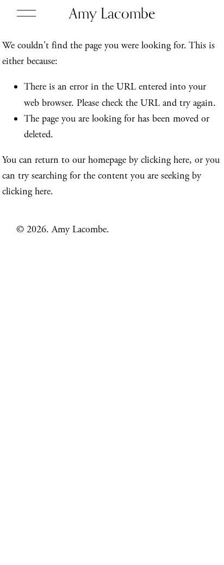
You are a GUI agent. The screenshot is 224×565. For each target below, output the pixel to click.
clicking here (165, 160)
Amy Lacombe (112, 13)
